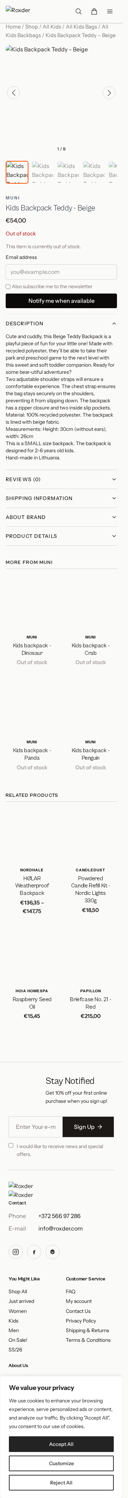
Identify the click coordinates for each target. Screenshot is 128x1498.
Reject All (61, 1482)
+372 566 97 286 (59, 1215)
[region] (61, 1437)
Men (14, 1331)
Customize (61, 1463)
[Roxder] (21, 1191)
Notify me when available (61, 300)
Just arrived (21, 1301)
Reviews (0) (23, 479)
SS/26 (15, 1350)
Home (13, 27)
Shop (31, 27)
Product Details (31, 536)
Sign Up (88, 1126)
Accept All (61, 1444)
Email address (21, 257)
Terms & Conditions (88, 1340)
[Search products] (78, 11)
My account (79, 1301)
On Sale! (18, 1340)
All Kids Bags (81, 27)
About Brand (26, 517)
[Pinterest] (53, 1252)
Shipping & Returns (87, 1331)
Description (24, 323)
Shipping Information (39, 498)
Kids (13, 1321)
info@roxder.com (60, 1228)
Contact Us (78, 1311)
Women (18, 1311)
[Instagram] (16, 1252)
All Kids (52, 27)
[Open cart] (94, 11)
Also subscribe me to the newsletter (52, 286)
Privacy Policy (81, 1321)
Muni (13, 197)
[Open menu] (110, 11)
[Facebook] (34, 1252)
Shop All (18, 1292)
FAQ (70, 1292)
